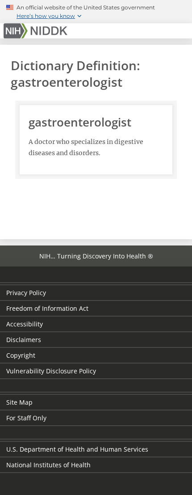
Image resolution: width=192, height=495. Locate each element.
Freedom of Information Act (47, 308)
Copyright (20, 355)
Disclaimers (23, 339)
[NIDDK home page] (37, 30)
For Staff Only (26, 418)
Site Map (19, 402)
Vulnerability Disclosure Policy (51, 371)
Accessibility (24, 324)
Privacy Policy (26, 292)
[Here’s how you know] (96, 11)
